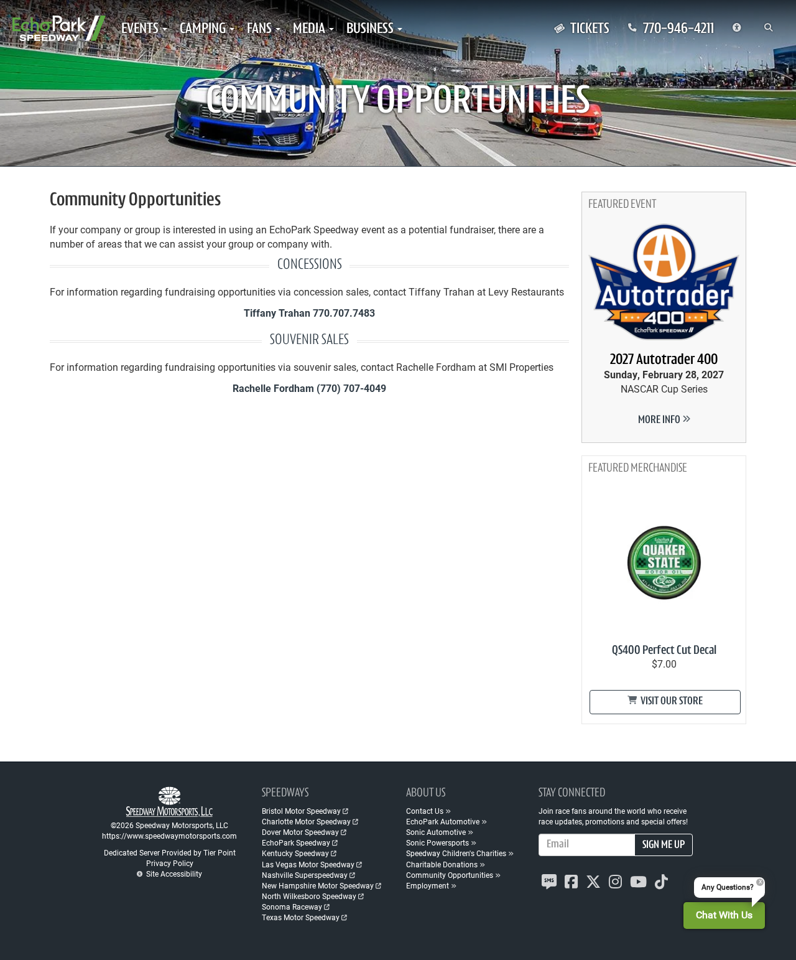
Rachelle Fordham (273, 387)
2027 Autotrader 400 (664, 360)
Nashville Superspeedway (305, 875)
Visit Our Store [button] (671, 701)
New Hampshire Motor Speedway (318, 885)
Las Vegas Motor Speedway (308, 864)
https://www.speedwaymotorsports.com (169, 836)
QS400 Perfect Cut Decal (664, 651)
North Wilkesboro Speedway (309, 896)
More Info (660, 420)
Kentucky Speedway (295, 853)
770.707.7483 (344, 312)
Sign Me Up (663, 845)
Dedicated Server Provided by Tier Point (170, 852)
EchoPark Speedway (296, 842)
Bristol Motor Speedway (301, 811)
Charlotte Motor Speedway (306, 821)
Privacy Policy (169, 863)
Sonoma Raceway (292, 906)
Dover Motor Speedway (300, 832)
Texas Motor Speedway (301, 917)
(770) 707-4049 (351, 387)
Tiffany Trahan (277, 312)
